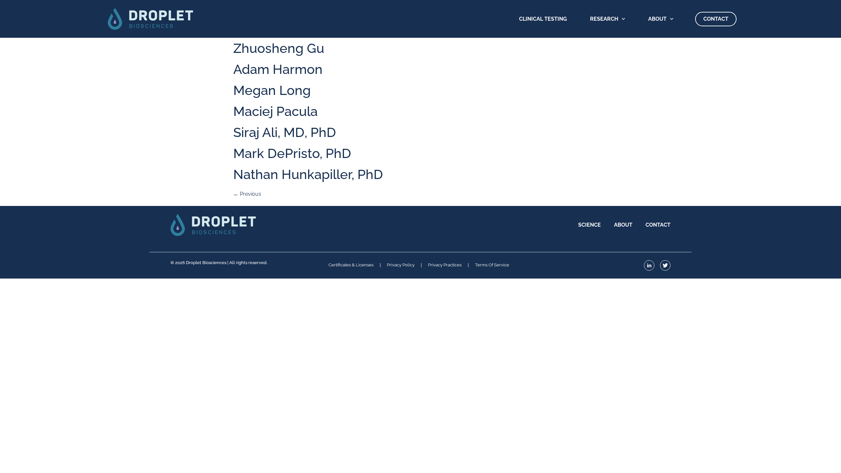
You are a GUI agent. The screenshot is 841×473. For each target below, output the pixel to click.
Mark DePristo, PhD (292, 153)
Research (604, 19)
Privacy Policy (401, 265)
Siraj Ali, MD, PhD (284, 132)
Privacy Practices (445, 265)
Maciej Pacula (275, 111)
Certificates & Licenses (351, 265)
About (657, 19)
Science (589, 225)
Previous (247, 194)
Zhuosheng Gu (278, 48)
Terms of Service (492, 265)
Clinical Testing (543, 19)
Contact (715, 19)
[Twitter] (665, 265)
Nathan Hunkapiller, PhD (308, 174)
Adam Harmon (278, 69)
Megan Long (272, 90)
